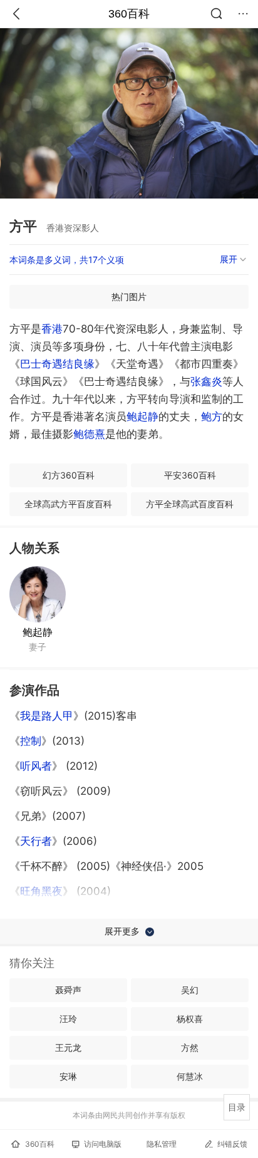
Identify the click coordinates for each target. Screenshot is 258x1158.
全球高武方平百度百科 (68, 504)
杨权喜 (190, 1018)
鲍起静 (142, 416)
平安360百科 (190, 475)
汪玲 (68, 1018)
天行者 (36, 841)
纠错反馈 (232, 1144)
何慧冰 (190, 1076)
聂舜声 (68, 990)
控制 (30, 741)
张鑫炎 (206, 381)
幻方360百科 (69, 475)
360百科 (129, 14)
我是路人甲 (46, 716)
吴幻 (190, 990)
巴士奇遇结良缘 (57, 364)
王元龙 (68, 1047)
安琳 (68, 1076)
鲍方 (211, 416)
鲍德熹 (89, 434)
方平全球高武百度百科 (190, 504)
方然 (190, 1047)
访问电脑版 (102, 1144)
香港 (52, 329)
